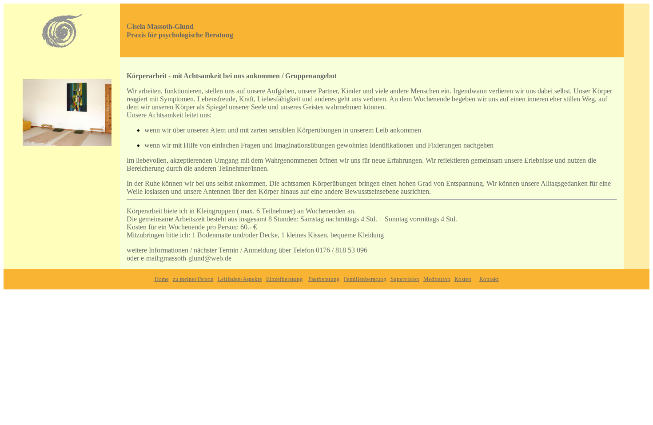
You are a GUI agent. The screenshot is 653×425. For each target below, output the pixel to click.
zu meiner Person (193, 279)
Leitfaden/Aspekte (240, 279)
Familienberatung (365, 279)
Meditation (436, 279)
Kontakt (489, 279)
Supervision (404, 279)
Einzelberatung (284, 279)
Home (162, 279)
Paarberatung (324, 279)
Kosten (462, 279)
